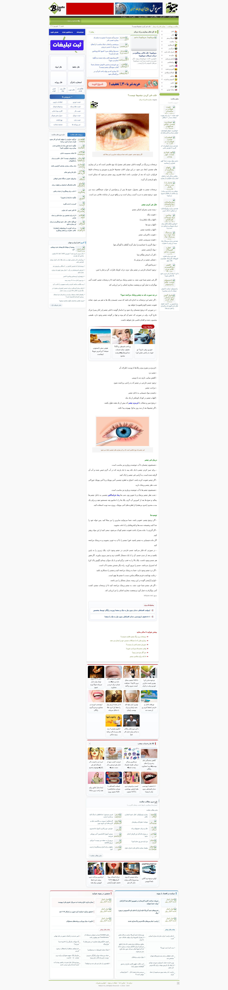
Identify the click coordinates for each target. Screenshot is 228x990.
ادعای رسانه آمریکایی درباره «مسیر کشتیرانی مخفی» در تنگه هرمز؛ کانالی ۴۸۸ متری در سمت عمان (68, 289)
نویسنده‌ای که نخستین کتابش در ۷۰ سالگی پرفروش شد (68, 266)
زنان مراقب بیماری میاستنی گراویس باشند (63, 166)
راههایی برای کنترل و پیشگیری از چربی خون (101, 848)
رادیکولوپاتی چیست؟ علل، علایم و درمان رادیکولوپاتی (64, 159)
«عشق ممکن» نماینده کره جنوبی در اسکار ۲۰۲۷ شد (76, 912)
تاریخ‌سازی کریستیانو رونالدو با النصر (73, 276)
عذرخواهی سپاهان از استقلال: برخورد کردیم (67, 950)
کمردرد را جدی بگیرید (69, 204)
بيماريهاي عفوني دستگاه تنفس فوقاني (64, 178)
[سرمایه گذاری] (122, 84)
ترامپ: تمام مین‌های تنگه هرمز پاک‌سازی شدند (143, 921)
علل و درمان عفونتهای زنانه (139, 828)
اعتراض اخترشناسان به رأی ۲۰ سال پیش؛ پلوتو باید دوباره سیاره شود (68, 271)
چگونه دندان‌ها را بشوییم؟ (68, 197)
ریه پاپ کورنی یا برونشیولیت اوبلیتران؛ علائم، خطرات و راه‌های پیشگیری (64, 229)
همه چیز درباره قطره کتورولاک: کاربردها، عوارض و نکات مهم (169, 258)
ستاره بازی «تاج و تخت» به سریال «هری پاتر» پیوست (75, 902)
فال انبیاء (58, 67)
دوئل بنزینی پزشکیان (138, 957)
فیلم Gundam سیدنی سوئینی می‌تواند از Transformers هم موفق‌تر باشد (97, 936)
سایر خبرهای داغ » (56, 305)
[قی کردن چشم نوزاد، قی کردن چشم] (122, 132)
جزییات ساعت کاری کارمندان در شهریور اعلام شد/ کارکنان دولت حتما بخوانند (139, 902)
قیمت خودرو (76, 102)
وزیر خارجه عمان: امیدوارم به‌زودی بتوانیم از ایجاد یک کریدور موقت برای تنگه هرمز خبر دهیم (161, 965)
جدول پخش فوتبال (56, 115)
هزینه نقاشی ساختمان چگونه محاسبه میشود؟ (71, 300)
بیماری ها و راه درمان (159, 26)
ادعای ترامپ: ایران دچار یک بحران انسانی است (161, 937)
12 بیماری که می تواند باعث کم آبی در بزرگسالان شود (106, 72)
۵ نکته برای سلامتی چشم (138, 656)
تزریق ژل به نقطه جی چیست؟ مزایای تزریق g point (101, 841)
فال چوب (71, 90)
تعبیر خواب (54, 90)
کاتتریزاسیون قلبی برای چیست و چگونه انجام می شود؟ (105, 59)
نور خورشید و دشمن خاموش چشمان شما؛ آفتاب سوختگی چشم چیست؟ (104, 66)
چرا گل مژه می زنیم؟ (139, 652)
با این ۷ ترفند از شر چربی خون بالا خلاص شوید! (169, 274)
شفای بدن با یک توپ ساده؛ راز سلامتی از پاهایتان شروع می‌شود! (169, 193)
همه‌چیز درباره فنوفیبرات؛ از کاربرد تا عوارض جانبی (169, 147)
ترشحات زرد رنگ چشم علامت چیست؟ (133, 637)
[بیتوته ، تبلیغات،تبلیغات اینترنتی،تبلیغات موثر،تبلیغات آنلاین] (90, 9)
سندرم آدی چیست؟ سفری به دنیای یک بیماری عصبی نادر (106, 39)
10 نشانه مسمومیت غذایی (68, 153)
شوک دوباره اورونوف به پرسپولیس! (98, 950)
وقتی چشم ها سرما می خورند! (136, 648)
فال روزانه (58, 82)
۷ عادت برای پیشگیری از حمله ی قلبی (64, 191)
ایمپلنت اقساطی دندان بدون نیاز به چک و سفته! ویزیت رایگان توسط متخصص (121, 610)
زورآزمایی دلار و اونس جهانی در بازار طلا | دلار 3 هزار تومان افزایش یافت (67, 261)
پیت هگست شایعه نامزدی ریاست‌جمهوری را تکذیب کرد (68, 284)
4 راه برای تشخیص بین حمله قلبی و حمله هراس (63, 216)
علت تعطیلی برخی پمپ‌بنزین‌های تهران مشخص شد (162, 957)
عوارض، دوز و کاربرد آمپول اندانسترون (101, 828)
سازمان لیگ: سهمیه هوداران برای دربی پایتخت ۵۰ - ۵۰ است (67, 957)
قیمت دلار (77, 111)
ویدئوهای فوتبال (57, 106)
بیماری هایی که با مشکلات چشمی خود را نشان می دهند (128, 641)
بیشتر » (91, 32)
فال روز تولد (62, 90)
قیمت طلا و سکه (75, 106)
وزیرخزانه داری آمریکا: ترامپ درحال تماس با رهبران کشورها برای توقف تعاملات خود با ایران (131, 937)
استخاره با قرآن (76, 82)
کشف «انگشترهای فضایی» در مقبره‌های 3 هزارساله (96, 943)
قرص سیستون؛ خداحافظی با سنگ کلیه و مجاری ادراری (101, 816)
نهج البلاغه (59, 120)
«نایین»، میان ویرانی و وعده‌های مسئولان (79, 921)
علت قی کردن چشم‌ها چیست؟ (142, 95)
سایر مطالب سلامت (96, 855)
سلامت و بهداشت (172, 26)
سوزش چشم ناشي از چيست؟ (136, 644)
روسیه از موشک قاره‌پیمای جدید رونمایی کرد (62, 248)
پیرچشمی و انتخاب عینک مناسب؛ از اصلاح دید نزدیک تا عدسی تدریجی (104, 45)
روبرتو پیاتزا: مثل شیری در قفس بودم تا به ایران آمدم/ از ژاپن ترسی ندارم (66, 963)
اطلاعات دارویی (57, 102)
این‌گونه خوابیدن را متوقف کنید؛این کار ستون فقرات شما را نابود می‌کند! (63, 140)
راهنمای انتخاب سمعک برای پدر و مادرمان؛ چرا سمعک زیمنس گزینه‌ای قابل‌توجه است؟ (69, 296)
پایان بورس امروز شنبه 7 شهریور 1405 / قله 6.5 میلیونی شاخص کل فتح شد (68, 255)
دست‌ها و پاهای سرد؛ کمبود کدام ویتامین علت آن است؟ (105, 52)
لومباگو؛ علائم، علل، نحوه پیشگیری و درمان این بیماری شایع (63, 223)
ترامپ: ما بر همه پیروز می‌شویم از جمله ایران (162, 973)
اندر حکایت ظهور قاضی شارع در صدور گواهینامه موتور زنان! (132, 965)
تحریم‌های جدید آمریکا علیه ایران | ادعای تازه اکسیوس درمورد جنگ (138, 911)
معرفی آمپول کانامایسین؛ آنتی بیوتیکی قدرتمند (101, 835)
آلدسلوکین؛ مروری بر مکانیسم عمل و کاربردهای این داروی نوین (101, 822)
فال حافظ (75, 67)
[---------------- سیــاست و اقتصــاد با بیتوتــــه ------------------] (166, 893)
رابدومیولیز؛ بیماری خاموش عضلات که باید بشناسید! (169, 290)
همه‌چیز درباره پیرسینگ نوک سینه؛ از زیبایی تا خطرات (169, 242)
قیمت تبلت (77, 120)
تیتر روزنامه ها (76, 124)
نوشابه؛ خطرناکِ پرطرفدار (140, 822)
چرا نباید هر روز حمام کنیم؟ (140, 841)
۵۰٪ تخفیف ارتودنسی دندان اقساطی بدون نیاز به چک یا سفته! (127, 617)
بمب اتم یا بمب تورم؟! (167, 948)
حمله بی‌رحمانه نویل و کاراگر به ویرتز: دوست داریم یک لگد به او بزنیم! (97, 957)
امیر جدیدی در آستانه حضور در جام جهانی (66, 936)
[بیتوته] (57, 14)
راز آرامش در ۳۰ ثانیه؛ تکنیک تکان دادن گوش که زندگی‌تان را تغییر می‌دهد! (169, 306)
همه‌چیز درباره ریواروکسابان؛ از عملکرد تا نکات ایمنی (169, 209)
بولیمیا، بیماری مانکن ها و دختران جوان (136, 848)
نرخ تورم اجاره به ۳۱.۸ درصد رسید (74, 280)
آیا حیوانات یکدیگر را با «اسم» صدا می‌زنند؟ (68, 943)
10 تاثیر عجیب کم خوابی (69, 210)
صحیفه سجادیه (58, 124)
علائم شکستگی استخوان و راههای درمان (64, 185)
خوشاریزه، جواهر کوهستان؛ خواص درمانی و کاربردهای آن (169, 132)
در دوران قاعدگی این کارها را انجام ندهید (137, 835)
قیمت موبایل (76, 115)
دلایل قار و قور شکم (70, 172)
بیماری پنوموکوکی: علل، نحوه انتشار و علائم (136, 816)
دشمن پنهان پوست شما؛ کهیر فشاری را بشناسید (169, 162)
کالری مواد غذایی (57, 111)
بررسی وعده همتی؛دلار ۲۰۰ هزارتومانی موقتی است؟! (132, 973)
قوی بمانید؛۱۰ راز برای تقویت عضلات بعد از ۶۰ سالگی (169, 116)
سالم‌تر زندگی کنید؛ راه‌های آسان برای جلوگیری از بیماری (169, 177)
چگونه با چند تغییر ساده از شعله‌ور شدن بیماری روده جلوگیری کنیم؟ (64, 147)
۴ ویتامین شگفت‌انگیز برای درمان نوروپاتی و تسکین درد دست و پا (169, 226)
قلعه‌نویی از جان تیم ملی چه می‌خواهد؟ (97, 963)
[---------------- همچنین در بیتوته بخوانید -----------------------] (101, 893)
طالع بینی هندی (80, 90)
